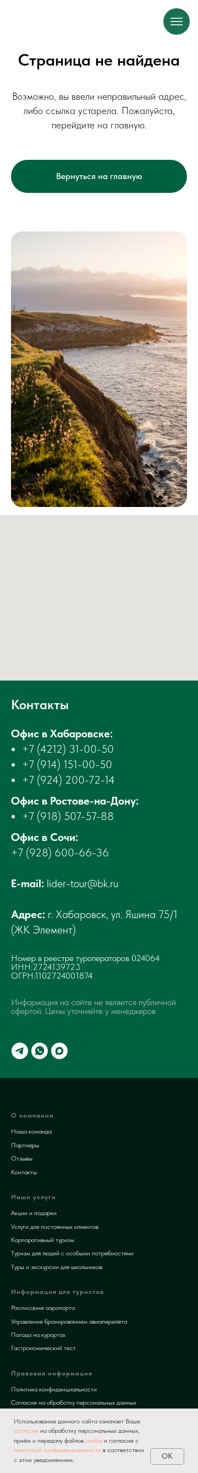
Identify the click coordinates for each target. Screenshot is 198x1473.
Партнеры (25, 1145)
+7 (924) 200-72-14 (68, 779)
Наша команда (31, 1131)
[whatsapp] (39, 1051)
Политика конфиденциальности (54, 1389)
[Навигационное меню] (176, 21)
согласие (26, 1430)
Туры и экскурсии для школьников (56, 1267)
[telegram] (20, 1051)
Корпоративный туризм (42, 1240)
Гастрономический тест (43, 1348)
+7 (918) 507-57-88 (68, 816)
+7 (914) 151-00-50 (67, 764)
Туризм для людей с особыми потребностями (72, 1253)
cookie (93, 1440)
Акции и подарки (34, 1213)
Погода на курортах (38, 1335)
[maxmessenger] (59, 1051)
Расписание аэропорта (43, 1308)
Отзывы (21, 1158)
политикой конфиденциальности (57, 1450)
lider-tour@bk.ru (82, 883)
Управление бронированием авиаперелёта (69, 1321)
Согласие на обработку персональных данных (73, 1402)
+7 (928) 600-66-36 (60, 852)
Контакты (24, 1172)
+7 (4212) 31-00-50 (68, 749)
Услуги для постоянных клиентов (54, 1227)
